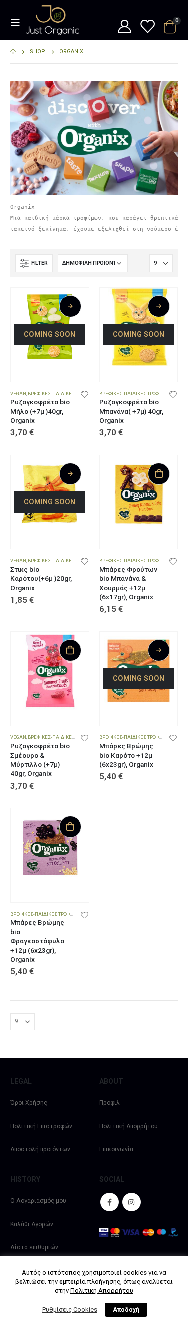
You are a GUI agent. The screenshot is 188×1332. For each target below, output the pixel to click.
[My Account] (124, 27)
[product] (139, 494)
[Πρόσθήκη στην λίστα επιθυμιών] (84, 394)
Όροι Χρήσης (28, 1102)
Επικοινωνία (116, 1149)
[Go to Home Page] (13, 51)
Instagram (131, 1202)
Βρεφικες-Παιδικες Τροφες (60, 393)
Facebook (109, 1202)
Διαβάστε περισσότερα (70, 306)
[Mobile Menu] (18, 22)
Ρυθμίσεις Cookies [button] (69, 1309)
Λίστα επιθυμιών (34, 1247)
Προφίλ (109, 1102)
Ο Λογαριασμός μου (38, 1200)
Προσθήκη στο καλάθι (159, 474)
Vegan (18, 393)
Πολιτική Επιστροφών (41, 1126)
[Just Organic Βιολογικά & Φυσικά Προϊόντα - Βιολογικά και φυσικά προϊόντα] (52, 20)
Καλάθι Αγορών (31, 1224)
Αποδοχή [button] (126, 1309)
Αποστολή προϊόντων (40, 1149)
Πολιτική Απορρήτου (128, 1126)
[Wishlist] (147, 27)
